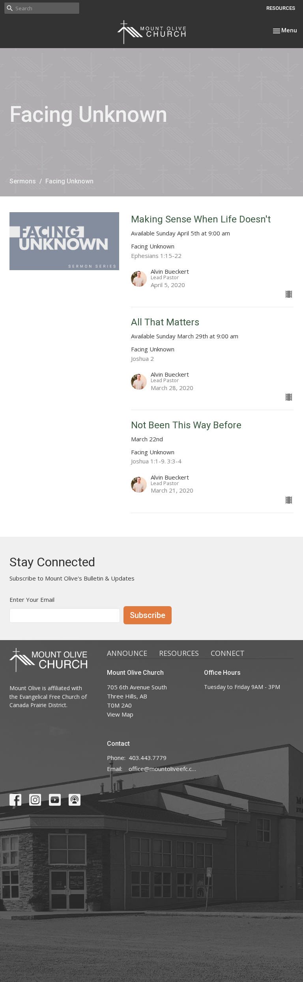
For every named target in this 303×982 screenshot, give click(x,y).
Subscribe (147, 615)
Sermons (22, 181)
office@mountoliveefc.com (162, 769)
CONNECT (228, 653)
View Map (120, 714)
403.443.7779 (147, 758)
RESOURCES (280, 8)
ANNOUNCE (127, 653)
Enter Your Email (31, 599)
